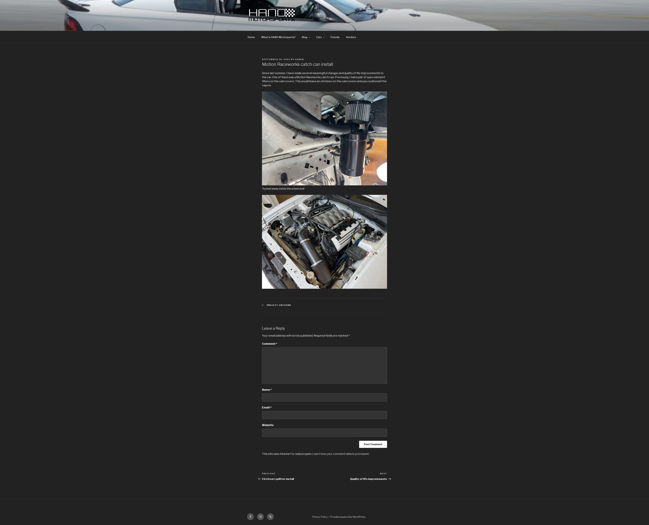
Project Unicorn (279, 305)
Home (251, 37)
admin (299, 59)
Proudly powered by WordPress (348, 516)
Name (267, 389)
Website (268, 425)
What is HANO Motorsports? (278, 37)
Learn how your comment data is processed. (340, 453)
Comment (269, 343)
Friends (335, 37)
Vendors (351, 37)
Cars (319, 37)
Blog (304, 37)
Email (267, 407)
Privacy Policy (320, 516)
